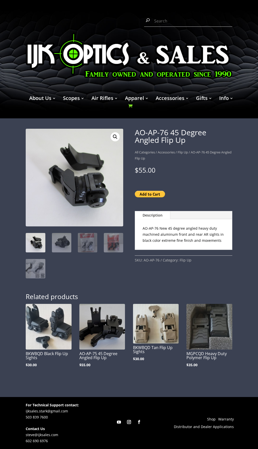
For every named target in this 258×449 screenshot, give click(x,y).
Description (153, 215)
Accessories (170, 98)
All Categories (145, 152)
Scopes (71, 98)
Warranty (226, 419)
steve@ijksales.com (42, 434)
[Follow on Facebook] (139, 422)
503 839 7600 (37, 417)
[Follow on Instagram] (129, 422)
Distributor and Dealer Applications (204, 427)
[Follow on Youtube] (119, 422)
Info (224, 98)
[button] (115, 136)
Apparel (134, 98)
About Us (40, 98)
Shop (211, 419)
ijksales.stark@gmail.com (47, 411)
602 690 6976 (37, 440)
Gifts (202, 98)
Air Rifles (102, 98)
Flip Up (183, 152)
